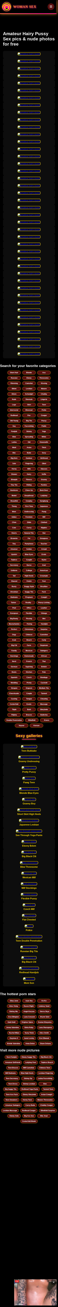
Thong (14, 506)
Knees (46, 720)
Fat (29, 538)
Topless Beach (47, 1062)
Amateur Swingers (12, 1105)
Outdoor (29, 458)
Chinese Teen (44, 1068)
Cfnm (14, 522)
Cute (14, 528)
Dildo (29, 522)
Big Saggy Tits (10, 1089)
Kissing (44, 383)
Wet (43, 619)
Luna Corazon (29, 1017)
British (44, 667)
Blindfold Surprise (48, 1111)
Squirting (29, 667)
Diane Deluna (45, 1044)
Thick (44, 447)
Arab (14, 640)
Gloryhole (44, 709)
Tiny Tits (14, 485)
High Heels (29, 576)
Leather (44, 608)
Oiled (44, 464)
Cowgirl (44, 597)
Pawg (44, 512)
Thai (44, 661)
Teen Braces (13, 1068)
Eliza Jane (14, 1001)
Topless (14, 560)
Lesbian (29, 389)
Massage (44, 704)
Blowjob (14, 480)
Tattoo (13, 603)
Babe (29, 453)
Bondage (44, 677)
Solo (14, 464)
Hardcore (14, 490)
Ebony (29, 378)
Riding (29, 485)
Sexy (44, 453)
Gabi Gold (11, 1022)
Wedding (14, 683)
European (14, 613)
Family (14, 651)
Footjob (14, 431)
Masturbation (14, 624)
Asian (29, 447)
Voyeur (21, 726)
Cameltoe (44, 635)
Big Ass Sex (29, 1116)
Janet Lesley (29, 1038)
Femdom (29, 517)
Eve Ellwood (44, 1038)
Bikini (14, 389)
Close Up (29, 490)
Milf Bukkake (10, 1073)
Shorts (14, 533)
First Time (29, 506)
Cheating (44, 699)
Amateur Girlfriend (12, 1062)
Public (44, 426)
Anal (44, 565)
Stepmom (44, 645)
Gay (14, 426)
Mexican (29, 651)
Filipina (14, 715)
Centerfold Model (29, 1121)
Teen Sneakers (11, 1100)
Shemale (29, 399)
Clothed (44, 522)
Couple (29, 693)
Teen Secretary (12, 1078)
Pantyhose (29, 544)
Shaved (14, 581)
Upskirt (14, 554)
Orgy (14, 635)
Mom (14, 512)
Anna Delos (30, 1044)
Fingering (29, 464)
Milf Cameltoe (28, 1068)
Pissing (29, 619)
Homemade (29, 656)
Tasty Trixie (29, 1033)
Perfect (14, 629)
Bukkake (14, 597)
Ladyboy (44, 496)
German (14, 667)
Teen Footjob (11, 1057)
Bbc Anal (44, 1116)
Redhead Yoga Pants (30, 1089)
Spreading (29, 437)
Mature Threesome (45, 1100)
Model (14, 496)
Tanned (44, 693)
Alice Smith (44, 1033)
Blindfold (31, 720)
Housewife (44, 442)
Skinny (29, 431)
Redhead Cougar (29, 1111)
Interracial (14, 410)
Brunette (14, 538)
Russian (14, 378)
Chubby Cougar (46, 1105)
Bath (29, 709)
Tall (14, 576)
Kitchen (29, 672)
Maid (14, 447)
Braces (29, 715)
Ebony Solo (14, 1116)
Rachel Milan (14, 1033)
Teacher (44, 544)
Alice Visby (13, 1006)
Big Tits (29, 421)
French (29, 661)
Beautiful (14, 501)
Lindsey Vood (44, 1006)
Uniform (14, 570)
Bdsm (14, 394)
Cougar (44, 415)
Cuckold (44, 683)
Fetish (29, 581)
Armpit (44, 549)
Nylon (44, 560)
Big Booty (14, 619)
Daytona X (14, 1038)
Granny (44, 480)
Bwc (45, 1084)
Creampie (44, 576)
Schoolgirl (29, 394)
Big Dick (14, 458)
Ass (44, 373)
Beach (29, 640)
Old (29, 442)
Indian (14, 517)
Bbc (14, 453)
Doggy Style (29, 587)
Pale (44, 672)
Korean (36, 726)
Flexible (29, 613)
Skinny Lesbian (29, 1084)
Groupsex (44, 538)
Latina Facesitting (45, 1078)
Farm (29, 645)
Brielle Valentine (13, 1044)
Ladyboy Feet (30, 1062)
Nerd (14, 661)
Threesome (44, 378)
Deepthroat (29, 496)
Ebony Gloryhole (29, 1094)
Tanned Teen (48, 1089)
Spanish (14, 677)
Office (29, 608)
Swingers (44, 651)
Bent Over (44, 490)
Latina (14, 442)
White (44, 437)
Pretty (29, 683)
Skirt (29, 405)
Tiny (14, 544)
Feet (44, 581)
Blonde (29, 373)
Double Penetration (14, 720)
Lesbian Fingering (46, 1073)
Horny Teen (27, 1100)
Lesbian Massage (10, 1111)
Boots (14, 672)
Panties (44, 485)
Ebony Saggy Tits (29, 1057)
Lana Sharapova (45, 1028)
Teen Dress (12, 1084)
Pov (29, 415)
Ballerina (44, 715)
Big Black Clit (46, 1057)
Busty (14, 587)
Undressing (29, 512)
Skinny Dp (28, 1078)
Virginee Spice (27, 1022)
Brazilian (43, 587)
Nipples (44, 528)
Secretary (14, 565)
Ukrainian (14, 592)
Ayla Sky (29, 1001)
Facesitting (29, 426)
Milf (44, 517)
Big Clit (14, 645)
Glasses (44, 469)
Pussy (43, 421)
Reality (28, 603)
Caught (29, 560)
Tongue (29, 699)
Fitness (29, 480)
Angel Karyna (29, 1011)
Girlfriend (44, 458)
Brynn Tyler (45, 1017)
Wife (29, 469)
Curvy (29, 528)
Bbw (14, 437)
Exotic (29, 704)
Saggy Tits (29, 592)
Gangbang (44, 501)
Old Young (14, 421)
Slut (43, 533)
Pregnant (29, 597)
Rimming (14, 383)
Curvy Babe (30, 1105)
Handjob (44, 624)
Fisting (29, 624)
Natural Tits (29, 533)
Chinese (29, 635)
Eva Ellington (13, 1017)
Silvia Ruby (28, 1028)
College (29, 570)
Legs (14, 405)
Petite (44, 410)
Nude (14, 399)
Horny (14, 469)
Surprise (44, 629)
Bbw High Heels (27, 1073)
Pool (14, 608)
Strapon (14, 688)
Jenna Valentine (12, 1028)
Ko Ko (44, 1001)
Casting (14, 699)
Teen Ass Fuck (12, 1094)
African (44, 656)
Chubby (44, 394)
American (44, 570)
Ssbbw (29, 549)
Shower (14, 474)
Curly (44, 640)
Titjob (14, 709)
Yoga (44, 431)
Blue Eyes (29, 554)
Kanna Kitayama (45, 1022)
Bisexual (29, 410)
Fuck (44, 592)
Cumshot (29, 383)
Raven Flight (29, 1006)
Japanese (44, 506)
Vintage (44, 613)
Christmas (29, 629)
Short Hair (14, 373)
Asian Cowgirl (46, 1094)
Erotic (44, 554)
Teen (44, 405)
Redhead (14, 415)
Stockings (14, 656)
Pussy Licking (44, 603)
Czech (29, 677)
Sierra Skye (44, 1011)
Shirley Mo (13, 1011)
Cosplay (29, 501)
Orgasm (29, 688)
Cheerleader (14, 693)
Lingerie (44, 399)
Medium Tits (44, 688)
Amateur (14, 549)
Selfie (44, 474)
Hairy (29, 474)
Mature (44, 389)
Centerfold (14, 704)
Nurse (29, 565)
